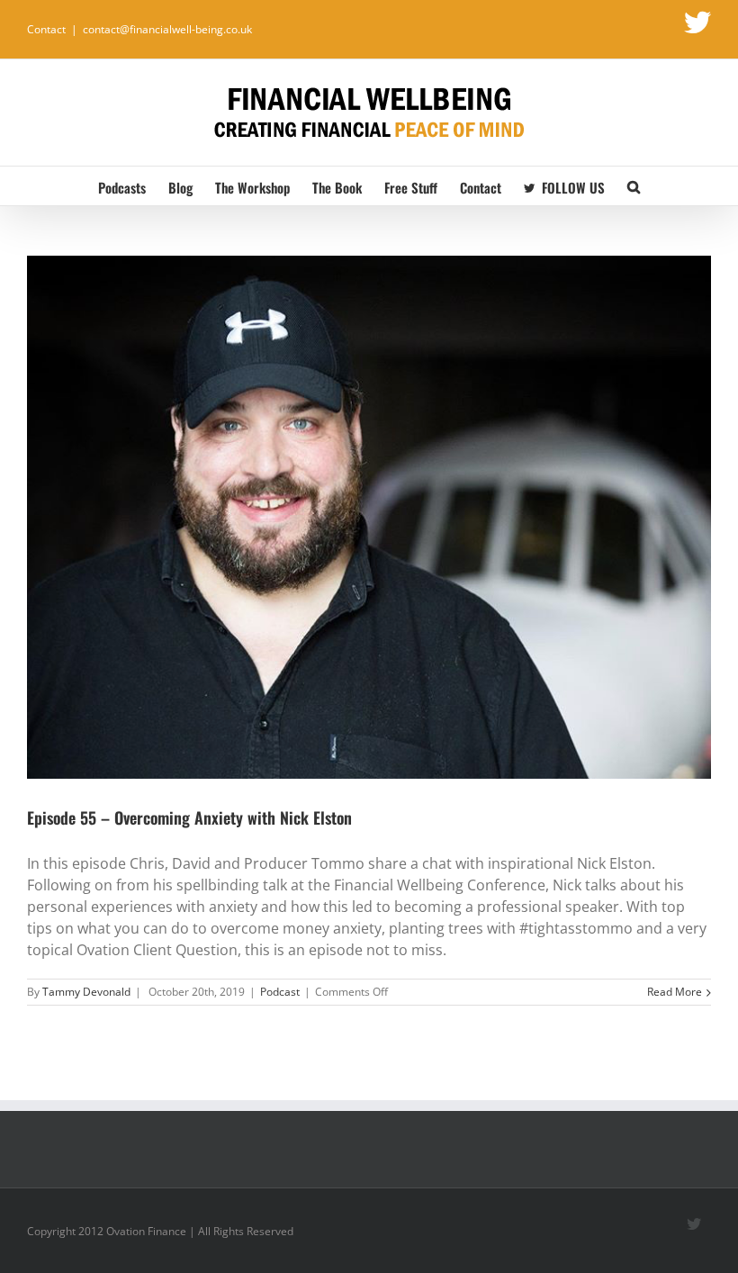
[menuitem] (133, 186)
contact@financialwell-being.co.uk (167, 29)
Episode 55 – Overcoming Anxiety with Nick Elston (189, 817)
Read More (674, 991)
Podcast (280, 991)
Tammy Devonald (86, 991)
